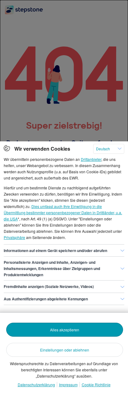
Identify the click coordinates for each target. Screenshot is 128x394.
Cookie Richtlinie (96, 384)
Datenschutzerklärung (36, 384)
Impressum (68, 384)
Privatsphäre (14, 237)
